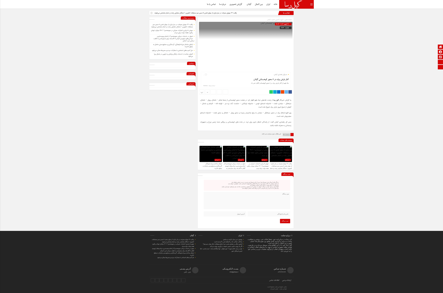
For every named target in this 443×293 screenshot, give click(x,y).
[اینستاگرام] (440, 67)
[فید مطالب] (183, 280)
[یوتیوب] (179, 280)
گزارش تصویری (235, 4)
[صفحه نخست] (440, 47)
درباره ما (222, 4)
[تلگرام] (166, 280)
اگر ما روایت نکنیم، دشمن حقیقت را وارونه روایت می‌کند (226, 246)
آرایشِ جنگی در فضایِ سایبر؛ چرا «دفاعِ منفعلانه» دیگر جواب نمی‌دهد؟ (222, 244)
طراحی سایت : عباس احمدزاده (278, 289)
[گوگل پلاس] (170, 280)
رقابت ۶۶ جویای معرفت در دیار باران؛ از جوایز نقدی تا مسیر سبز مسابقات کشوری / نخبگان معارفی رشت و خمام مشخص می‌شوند (213, 13)
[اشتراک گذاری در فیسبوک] (290, 92)
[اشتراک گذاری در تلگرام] (275, 92)
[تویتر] (157, 280)
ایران (268, 4)
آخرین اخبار (275, 19)
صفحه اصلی (288, 19)
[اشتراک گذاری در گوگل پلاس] (282, 92)
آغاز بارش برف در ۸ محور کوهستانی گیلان (271, 79)
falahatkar (205, 85)
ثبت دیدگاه (285, 221)
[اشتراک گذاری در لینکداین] (278, 92)
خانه (275, 4)
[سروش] (440, 52)
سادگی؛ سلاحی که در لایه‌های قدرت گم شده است (228, 242)
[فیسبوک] (153, 280)
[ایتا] (440, 57)
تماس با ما (211, 4)
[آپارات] (440, 62)
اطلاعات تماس (274, 280)
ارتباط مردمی (286, 280)
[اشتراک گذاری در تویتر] (286, 92)
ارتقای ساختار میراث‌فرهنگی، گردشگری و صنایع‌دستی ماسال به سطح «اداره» (212, 166)
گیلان (249, 4)
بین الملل (259, 4)
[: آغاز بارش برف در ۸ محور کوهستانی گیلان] (219, 92)
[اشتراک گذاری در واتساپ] (271, 92)
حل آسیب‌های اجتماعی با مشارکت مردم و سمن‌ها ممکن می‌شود (172, 50)
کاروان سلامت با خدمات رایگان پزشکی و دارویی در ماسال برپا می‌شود (173, 55)
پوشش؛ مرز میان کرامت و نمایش (232, 239)
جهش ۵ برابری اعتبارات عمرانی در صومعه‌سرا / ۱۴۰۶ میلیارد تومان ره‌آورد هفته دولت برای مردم (258, 166)
